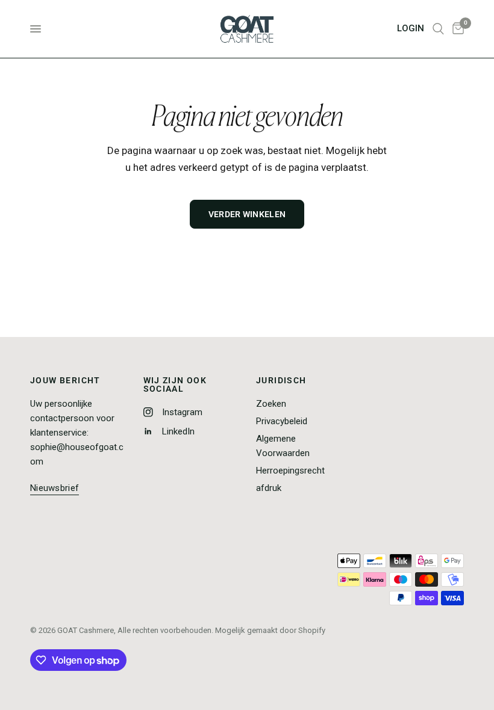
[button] (54, 488)
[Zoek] (438, 29)
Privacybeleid (281, 421)
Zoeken (271, 403)
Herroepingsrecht (290, 470)
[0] (456, 29)
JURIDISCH (281, 380)
